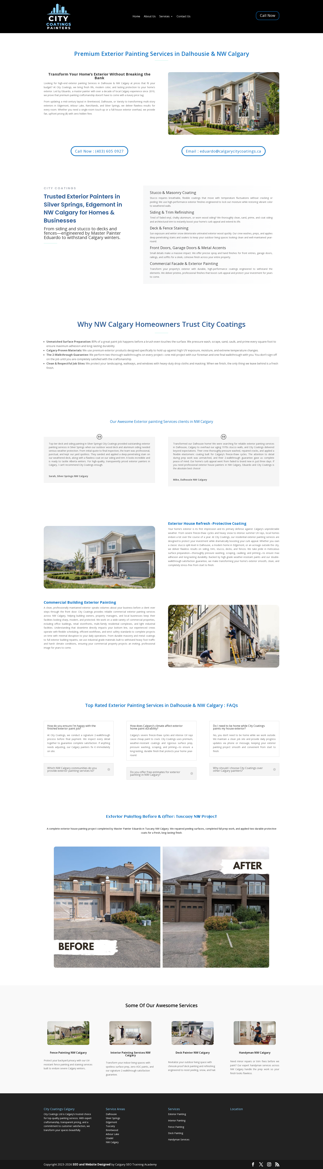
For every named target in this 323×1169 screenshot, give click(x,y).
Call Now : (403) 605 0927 (99, 151)
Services (164, 16)
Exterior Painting (177, 1114)
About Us (150, 16)
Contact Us (183, 16)
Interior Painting (176, 1120)
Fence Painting (176, 1126)
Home (136, 16)
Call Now (267, 15)
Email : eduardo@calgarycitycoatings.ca (223, 151)
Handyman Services (178, 1139)
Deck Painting (175, 1133)
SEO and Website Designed (92, 1164)
